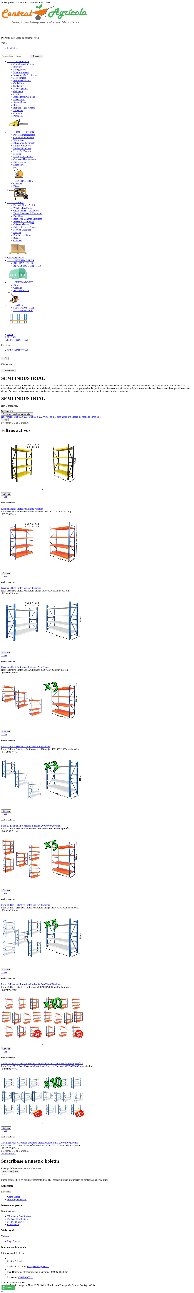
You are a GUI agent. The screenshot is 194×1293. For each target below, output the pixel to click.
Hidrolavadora (20, 162)
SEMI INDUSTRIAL (24, 307)
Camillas (17, 240)
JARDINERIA (18, 61)
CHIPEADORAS (16, 257)
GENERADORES (20, 181)
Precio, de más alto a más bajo (86, 417)
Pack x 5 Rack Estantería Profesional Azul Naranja (25, 905)
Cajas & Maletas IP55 (23, 224)
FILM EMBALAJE (23, 310)
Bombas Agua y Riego (24, 107)
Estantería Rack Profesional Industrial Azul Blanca (25, 667)
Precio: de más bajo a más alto (17, 414)
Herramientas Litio (22, 80)
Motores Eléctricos (22, 229)
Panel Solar (18, 216)
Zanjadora (18, 110)
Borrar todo (8, 371)
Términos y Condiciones (19, 1216)
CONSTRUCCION (20, 132)
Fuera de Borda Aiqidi (24, 205)
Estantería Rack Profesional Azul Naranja (21, 588)
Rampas (17, 105)
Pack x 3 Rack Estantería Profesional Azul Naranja (25, 746)
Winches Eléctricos (22, 208)
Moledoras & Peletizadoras (26, 75)
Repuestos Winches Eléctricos (27, 219)
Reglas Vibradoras (22, 148)
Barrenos (17, 67)
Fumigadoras (19, 69)
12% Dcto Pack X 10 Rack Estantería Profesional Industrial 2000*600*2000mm (39, 1142)
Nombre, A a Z (19, 417)
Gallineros (18, 91)
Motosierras (19, 99)
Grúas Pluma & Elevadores (26, 210)
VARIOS (15, 202)
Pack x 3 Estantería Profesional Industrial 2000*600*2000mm (30, 825)
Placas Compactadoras (24, 134)
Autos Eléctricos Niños (24, 227)
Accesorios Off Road (23, 221)
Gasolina (17, 183)
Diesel (16, 186)
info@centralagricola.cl (38, 1266)
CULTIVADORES (20, 282)
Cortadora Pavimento (23, 137)
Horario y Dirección (17, 1199)
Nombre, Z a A (34, 417)
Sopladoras (18, 86)
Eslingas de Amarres (23, 156)
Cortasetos (18, 113)
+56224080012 (25, 1277)
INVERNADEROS (20, 260)
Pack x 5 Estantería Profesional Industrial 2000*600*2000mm (30, 984)
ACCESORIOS (21, 290)
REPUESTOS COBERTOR (27, 266)
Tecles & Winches (22, 151)
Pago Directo (13, 1241)
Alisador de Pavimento (24, 143)
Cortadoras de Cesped (23, 64)
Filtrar (4, 420)
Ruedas (16, 238)
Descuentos (18, 164)
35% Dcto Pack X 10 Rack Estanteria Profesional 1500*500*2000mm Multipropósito (42, 1063)
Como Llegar (13, 1197)
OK (4, 358)
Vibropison (18, 140)
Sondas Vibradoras (22, 145)
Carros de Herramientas (24, 159)
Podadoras (18, 116)
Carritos (17, 94)
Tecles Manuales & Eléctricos (27, 213)
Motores (17, 154)
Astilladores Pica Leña (24, 97)
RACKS (15, 305)
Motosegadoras (20, 88)
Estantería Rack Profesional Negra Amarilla (22, 508)
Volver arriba (8, 1153)
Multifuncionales (21, 72)
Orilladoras (18, 83)
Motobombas (19, 77)
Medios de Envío (15, 1221)
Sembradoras (19, 102)
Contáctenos (13, 48)
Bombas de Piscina (22, 235)
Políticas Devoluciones (18, 1219)
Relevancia (6, 417)
